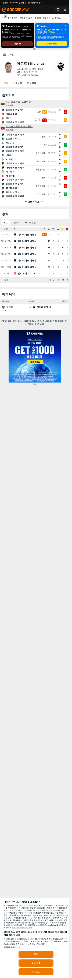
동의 (36, 954)
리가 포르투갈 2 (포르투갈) (19, 126)
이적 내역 (17, 83)
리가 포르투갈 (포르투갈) (18, 101)
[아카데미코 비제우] (61, 68)
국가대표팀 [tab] (30, 222)
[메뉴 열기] (65, 9)
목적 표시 (36, 972)
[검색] (58, 9)
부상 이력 (31, 83)
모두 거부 (36, 963)
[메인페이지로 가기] (18, 10)
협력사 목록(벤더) (12, 947)
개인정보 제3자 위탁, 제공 (22, 928)
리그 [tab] (5, 222)
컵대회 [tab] (16, 222)
